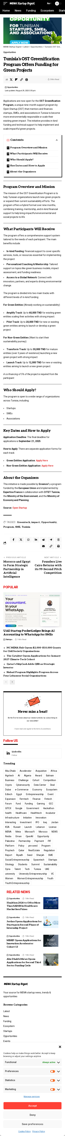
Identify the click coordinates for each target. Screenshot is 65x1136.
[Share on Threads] (58, 540)
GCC (51, 803)
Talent (17, 869)
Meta (18, 831)
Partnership (24, 841)
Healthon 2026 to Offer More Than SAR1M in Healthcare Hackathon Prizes (23, 906)
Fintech (48, 799)
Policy (21, 845)
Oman (18, 836)
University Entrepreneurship (33, 873)
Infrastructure (12, 817)
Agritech (9, 775)
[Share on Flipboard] (16, 79)
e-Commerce (22, 789)
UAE (47, 869)
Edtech (8, 794)
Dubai (8, 789)
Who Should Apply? (22, 159)
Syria (7, 869)
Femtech (24, 799)
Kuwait (17, 827)
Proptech (9, 850)
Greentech (23, 522)
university (10, 873)
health (8, 813)
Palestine (10, 841)
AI (19, 775)
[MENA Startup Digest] (22, 3)
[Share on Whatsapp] (28, 540)
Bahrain (50, 775)
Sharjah (40, 855)
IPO (37, 822)
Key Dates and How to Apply (27, 165)
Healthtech (36, 813)
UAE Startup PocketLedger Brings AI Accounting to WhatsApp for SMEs (28, 632)
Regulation (49, 850)
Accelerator (26, 771)
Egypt (19, 794)
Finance (36, 799)
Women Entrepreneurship (30, 878)
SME (17, 526)
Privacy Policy (38, 1131)
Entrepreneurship (35, 794)
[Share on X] (11, 79)
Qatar (21, 850)
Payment (39, 841)
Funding (29, 803)
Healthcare (21, 813)
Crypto (8, 785)
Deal (52, 785)
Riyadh (19, 855)
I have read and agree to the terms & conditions (32, 729)
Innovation (41, 817)
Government (32, 808)
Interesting (10, 822)
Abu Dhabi (10, 771)
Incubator (51, 813)
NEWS (55, 831)
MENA (8, 831)
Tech (27, 869)
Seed (29, 855)
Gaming (41, 803)
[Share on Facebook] (13, 540)
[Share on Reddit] (43, 540)
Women (9, 878)
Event (51, 794)
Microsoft (30, 831)
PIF (49, 841)
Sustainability (50, 864)
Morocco (43, 831)
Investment (26, 822)
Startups (9, 639)
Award (38, 775)
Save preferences (32, 1124)
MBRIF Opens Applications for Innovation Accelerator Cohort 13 (24, 943)
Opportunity (48, 522)
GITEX (8, 808)
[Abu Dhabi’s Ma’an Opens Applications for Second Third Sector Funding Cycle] (50, 960)
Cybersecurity (23, 785)
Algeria (27, 775)
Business (9, 780)
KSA (7, 827)
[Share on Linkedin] (35, 540)
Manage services (32, 1096)
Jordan (54, 822)
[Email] (43, 546)
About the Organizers (23, 171)
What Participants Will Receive (29, 153)
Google (18, 808)
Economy (37, 789)
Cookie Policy (24, 1131)
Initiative (27, 817)
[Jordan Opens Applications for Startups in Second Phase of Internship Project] (50, 922)
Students (22, 864)
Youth (50, 878)
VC (52, 873)
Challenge (23, 780)
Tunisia (26, 526)
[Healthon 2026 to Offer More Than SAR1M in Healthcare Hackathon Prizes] (50, 903)
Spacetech (38, 859)
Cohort (36, 780)
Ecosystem (52, 789)
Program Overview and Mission (28, 147)
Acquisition (41, 771)
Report (8, 855)
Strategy (9, 864)
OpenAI (29, 836)
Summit (35, 864)
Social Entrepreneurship (17, 859)
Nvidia (8, 836)
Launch (28, 827)
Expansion (10, 799)
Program (8, 526)
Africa (54, 771)
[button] (60, 1046)
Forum (8, 803)
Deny (33, 1114)
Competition (49, 780)
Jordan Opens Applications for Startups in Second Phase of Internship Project (24, 924)
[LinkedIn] (32, 753)
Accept (32, 1105)
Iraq (45, 822)
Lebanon (40, 827)
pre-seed (33, 845)
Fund (18, 803)
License (52, 827)
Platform (9, 845)
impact (35, 522)
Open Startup (19, 507)
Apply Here (42, 460)
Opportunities (9, 52)
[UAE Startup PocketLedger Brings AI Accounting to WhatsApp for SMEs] (32, 609)
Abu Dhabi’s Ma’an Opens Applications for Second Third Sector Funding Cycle (24, 962)
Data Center (40, 785)
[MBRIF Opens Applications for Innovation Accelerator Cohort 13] (50, 941)
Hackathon (48, 808)
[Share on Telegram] (51, 540)
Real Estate (34, 850)
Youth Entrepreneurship (17, 883)
